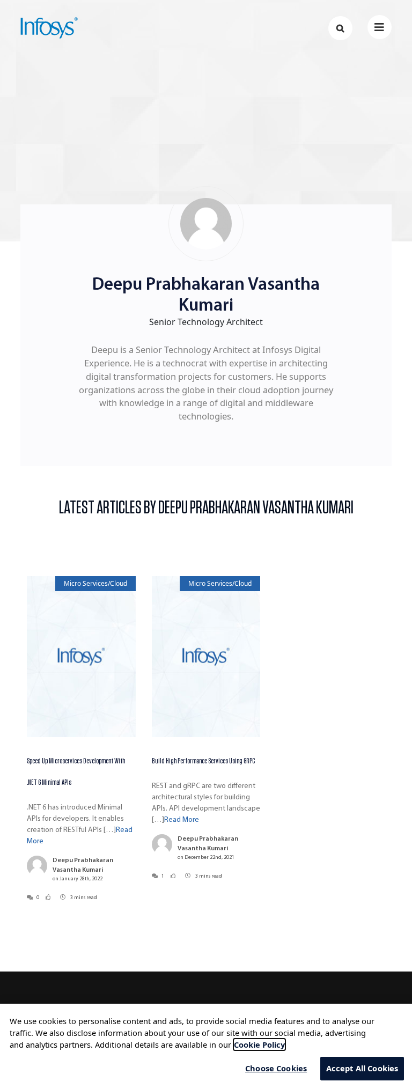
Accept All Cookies (362, 1068)
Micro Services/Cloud (95, 583)
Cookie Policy (259, 1044)
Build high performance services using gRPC (203, 761)
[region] (206, 1046)
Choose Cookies (276, 1068)
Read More (181, 820)
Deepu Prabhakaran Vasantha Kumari (83, 865)
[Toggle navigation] (379, 27)
